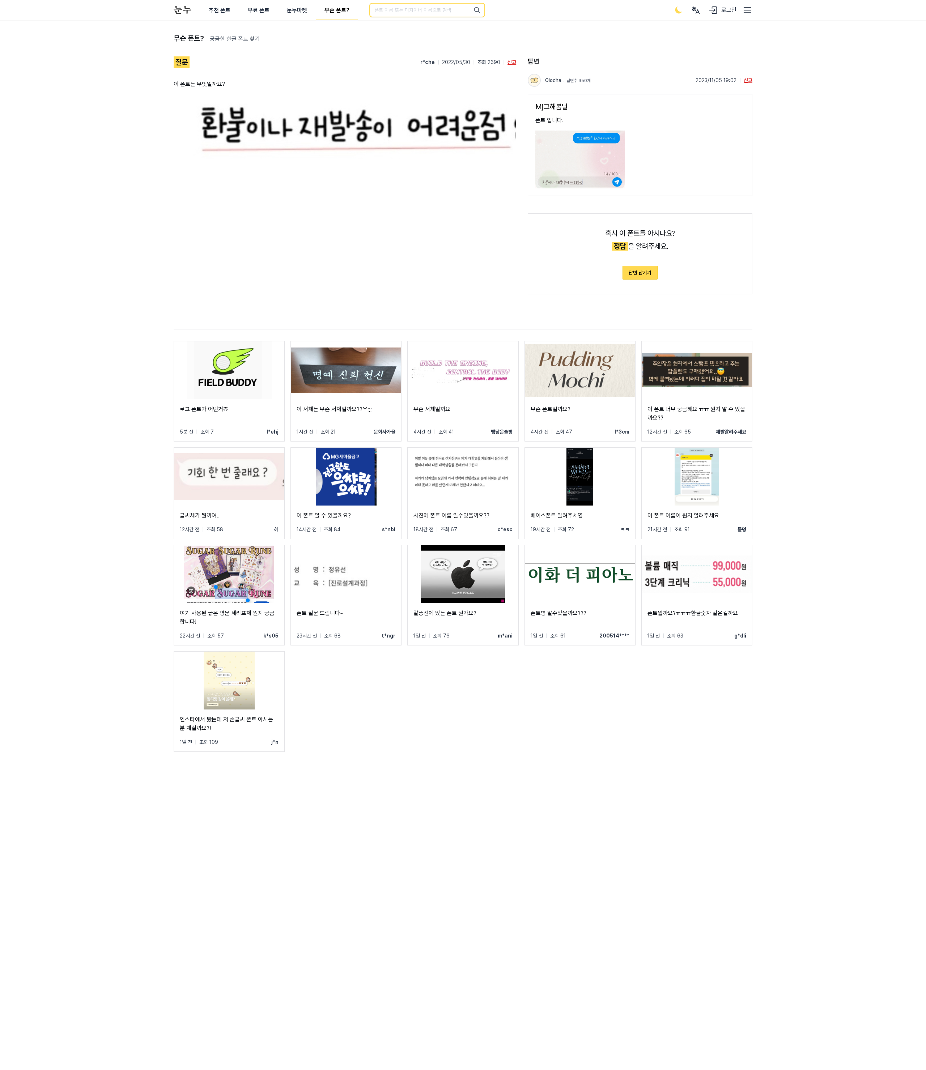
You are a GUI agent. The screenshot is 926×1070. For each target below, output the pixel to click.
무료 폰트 (258, 10)
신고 (511, 62)
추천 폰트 (219, 10)
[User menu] (696, 10)
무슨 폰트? (336, 10)
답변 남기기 (640, 273)
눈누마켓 (297, 10)
